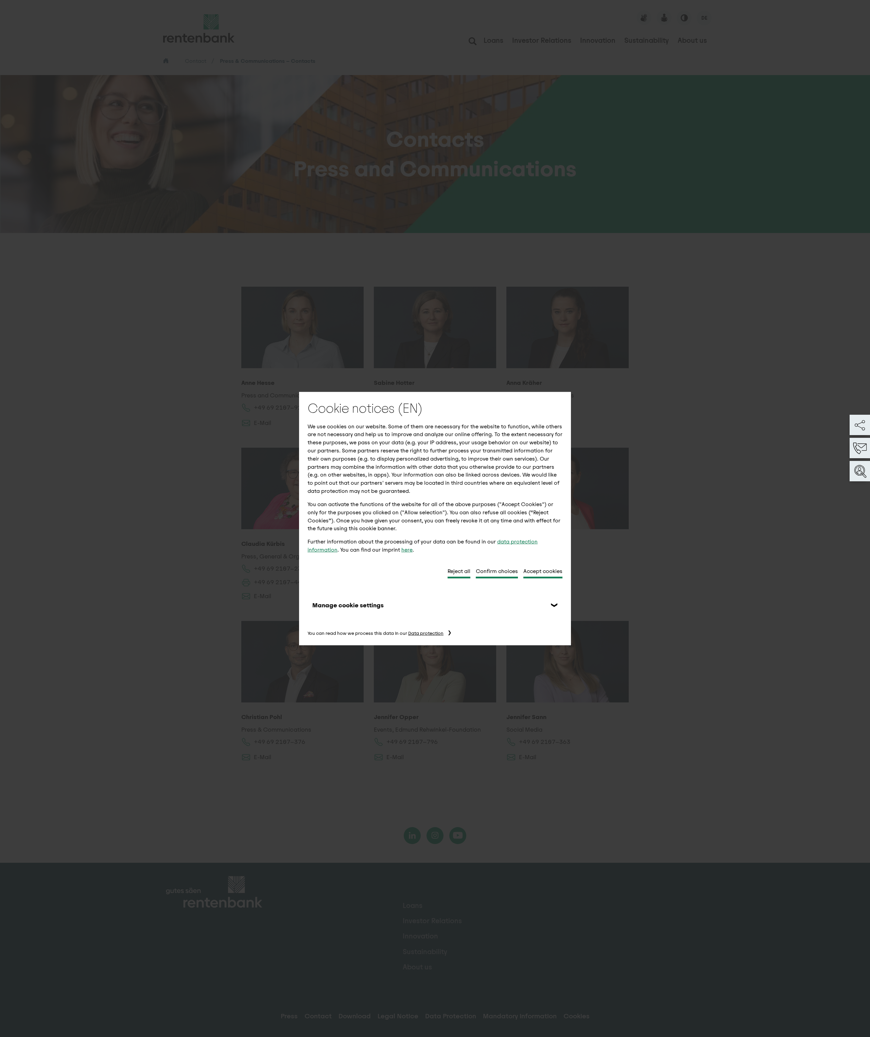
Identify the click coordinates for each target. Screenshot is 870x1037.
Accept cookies (542, 571)
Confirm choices (497, 571)
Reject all (459, 571)
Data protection (425, 633)
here (407, 550)
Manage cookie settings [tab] (348, 605)
